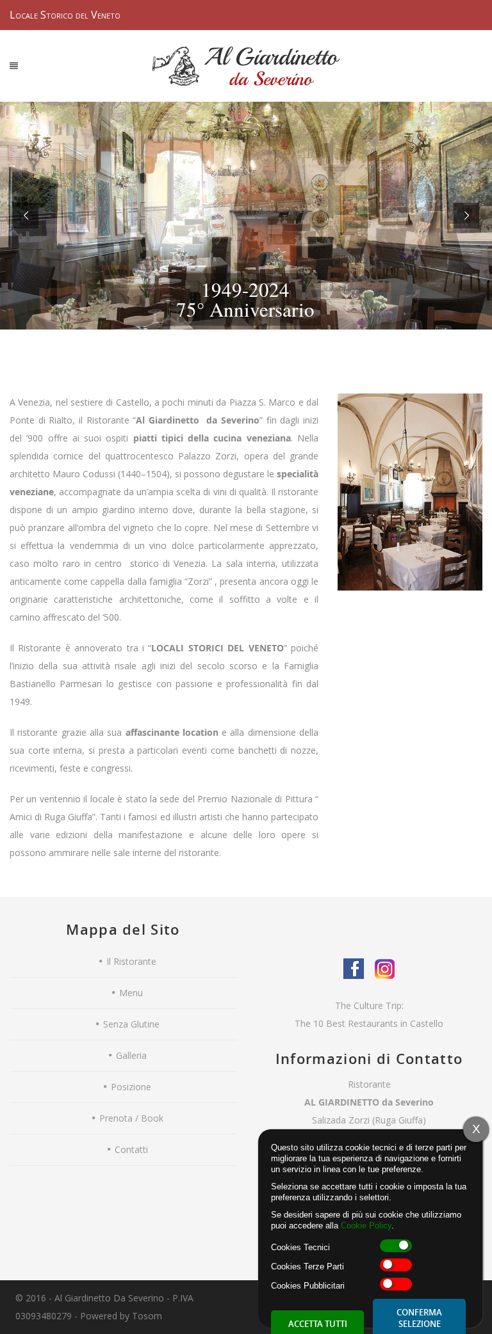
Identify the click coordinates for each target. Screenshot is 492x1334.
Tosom (147, 1316)
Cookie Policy (366, 1225)
